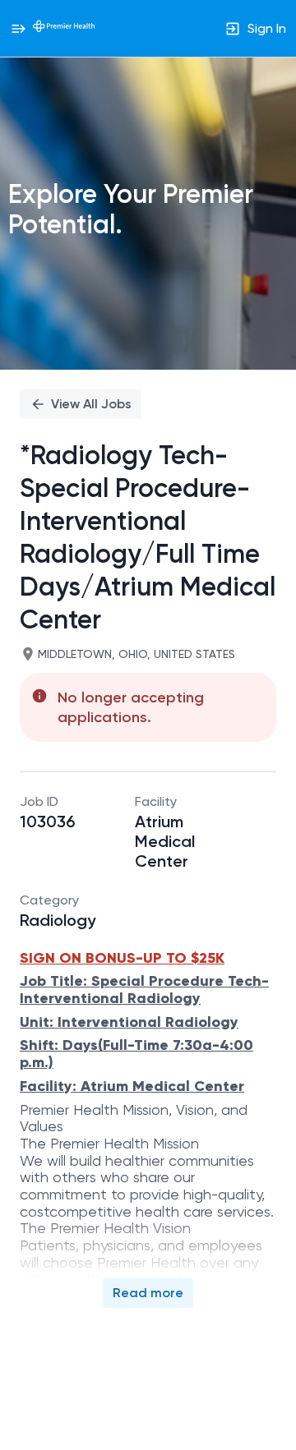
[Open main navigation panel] (18, 28)
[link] (64, 28)
